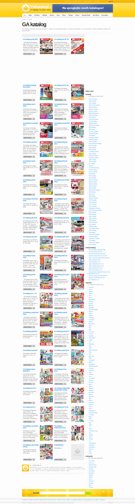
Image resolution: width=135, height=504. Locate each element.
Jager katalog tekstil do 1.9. (96, 264)
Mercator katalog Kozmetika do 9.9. (98, 275)
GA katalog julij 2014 (30, 331)
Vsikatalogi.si (58, 445)
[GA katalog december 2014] (60, 288)
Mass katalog (92, 178)
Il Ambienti (91, 360)
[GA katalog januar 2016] (29, 194)
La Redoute (92, 378)
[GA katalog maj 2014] (29, 364)
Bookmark (80, 499)
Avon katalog (92, 103)
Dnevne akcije (77, 1)
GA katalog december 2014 (61, 275)
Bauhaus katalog (93, 109)
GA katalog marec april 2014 (29, 370)
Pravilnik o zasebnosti (33, 499)
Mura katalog (92, 188)
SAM (90, 418)
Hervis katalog (92, 145)
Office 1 (91, 400)
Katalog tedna (92, 467)
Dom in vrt (91, 463)
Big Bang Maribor (93, 309)
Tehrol (90, 437)
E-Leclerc (91, 332)
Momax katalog (93, 184)
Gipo (90, 346)
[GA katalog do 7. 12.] (29, 307)
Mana (90, 384)
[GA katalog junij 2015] (60, 232)
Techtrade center (93, 431)
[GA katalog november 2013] (29, 440)
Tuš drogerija (92, 443)
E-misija (91, 334)
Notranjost (91, 473)
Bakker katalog (93, 107)
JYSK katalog (92, 161)
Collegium (91, 317)
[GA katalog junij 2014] (60, 345)
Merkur (90, 394)
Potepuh (91, 483)
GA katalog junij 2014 (61, 331)
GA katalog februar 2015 (60, 256)
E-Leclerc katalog (93, 131)
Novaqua (91, 396)
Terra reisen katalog (94, 234)
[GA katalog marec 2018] (29, 118)
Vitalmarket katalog (94, 242)
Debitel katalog (93, 123)
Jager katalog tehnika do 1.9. (96, 266)
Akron (90, 289)
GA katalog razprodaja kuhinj (30, 446)
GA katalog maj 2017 (30, 142)
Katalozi (112, 1)
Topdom (91, 439)
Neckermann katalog (94, 190)
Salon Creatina (93, 218)
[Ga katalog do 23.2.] (29, 402)
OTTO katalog (92, 200)
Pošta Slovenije (93, 412)
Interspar (91, 368)
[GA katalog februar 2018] (60, 118)
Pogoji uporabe (43, 499)
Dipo (90, 325)
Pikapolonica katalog (94, 208)
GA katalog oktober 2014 (61, 294)
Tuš (90, 441)
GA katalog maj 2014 (30, 350)
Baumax (91, 303)
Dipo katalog (92, 127)
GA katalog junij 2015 (61, 218)
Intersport (91, 370)
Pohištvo (36, 15)
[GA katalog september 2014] (29, 326)
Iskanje (36, 493)
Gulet (90, 348)
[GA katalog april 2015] (60, 251)
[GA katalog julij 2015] (29, 232)
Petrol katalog (92, 204)
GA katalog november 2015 (30, 200)
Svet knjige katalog (94, 228)
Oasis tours (92, 194)
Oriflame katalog (93, 198)
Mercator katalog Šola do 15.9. (97, 277)
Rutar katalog (92, 214)
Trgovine (97, 1)
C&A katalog (92, 117)
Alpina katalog (92, 101)
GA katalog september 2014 (31, 313)
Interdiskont (92, 364)
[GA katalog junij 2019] (29, 53)
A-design (91, 287)
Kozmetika (104, 15)
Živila (30, 15)
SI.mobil (91, 420)
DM (90, 327)
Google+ (97, 499)
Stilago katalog (93, 226)
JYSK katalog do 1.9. (94, 262)
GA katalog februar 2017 (60, 143)
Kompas (91, 165)
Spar (90, 423)
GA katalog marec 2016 (29, 162)
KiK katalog (92, 163)
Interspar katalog (93, 155)
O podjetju (24, 499)
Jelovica (91, 374)
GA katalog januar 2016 (29, 181)
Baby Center (92, 299)
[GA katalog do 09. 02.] (60, 53)
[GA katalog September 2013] (60, 440)
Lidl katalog (92, 173)
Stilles (90, 425)
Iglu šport (91, 356)
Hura (90, 354)
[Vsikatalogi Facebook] (82, 12)
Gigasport (91, 344)
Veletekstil (91, 445)
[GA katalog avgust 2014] (60, 326)
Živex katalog (92, 244)
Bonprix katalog (93, 115)
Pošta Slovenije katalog (95, 210)
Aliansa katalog (93, 99)
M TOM (91, 382)
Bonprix (91, 311)
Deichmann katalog (94, 125)
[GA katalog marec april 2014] (29, 383)
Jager (90, 372)
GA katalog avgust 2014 (60, 313)
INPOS (91, 362)
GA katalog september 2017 (62, 124)
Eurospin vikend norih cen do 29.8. (98, 255)
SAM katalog (92, 220)
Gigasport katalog (93, 137)
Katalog (68, 499)
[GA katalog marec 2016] (29, 175)
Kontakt (59, 499)
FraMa (90, 340)
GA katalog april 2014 (61, 350)
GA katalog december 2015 (61, 181)
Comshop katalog (93, 119)
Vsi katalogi (74, 499)
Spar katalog (92, 224)
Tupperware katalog (94, 238)
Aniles (90, 293)
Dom (58, 15)
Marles (90, 386)
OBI (90, 398)
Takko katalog (92, 230)
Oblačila (44, 15)
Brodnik (91, 315)
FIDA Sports (92, 338)
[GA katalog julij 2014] (29, 345)
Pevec (90, 408)
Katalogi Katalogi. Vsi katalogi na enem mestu (37, 8)
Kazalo (63, 499)
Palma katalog (92, 202)
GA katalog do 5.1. (29, 407)
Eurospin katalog (93, 133)
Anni (90, 295)
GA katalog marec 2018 (29, 105)
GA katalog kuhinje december (29, 86)
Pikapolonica (92, 410)
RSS (93, 499)
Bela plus (91, 305)
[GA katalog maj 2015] (29, 251)
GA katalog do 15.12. (61, 407)
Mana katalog (92, 176)
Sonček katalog (93, 222)
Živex (90, 451)
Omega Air (91, 402)
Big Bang (91, 307)
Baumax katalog (93, 111)
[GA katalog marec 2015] (29, 269)
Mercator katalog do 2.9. (95, 270)
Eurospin (91, 336)
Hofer (90, 352)
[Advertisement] (37, 70)
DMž (90, 330)
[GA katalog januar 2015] (29, 288)
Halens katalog (93, 141)
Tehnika (70, 15)
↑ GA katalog (110, 502)
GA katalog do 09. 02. (61, 39)
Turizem (91, 487)
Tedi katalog (92, 232)
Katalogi (67, 1)
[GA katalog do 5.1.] (29, 421)
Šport (63, 15)
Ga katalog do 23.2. (29, 388)
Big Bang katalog (93, 113)
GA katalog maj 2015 (30, 237)
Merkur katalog (93, 182)
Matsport (91, 390)
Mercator (91, 392)
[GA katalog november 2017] (29, 137)
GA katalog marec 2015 (29, 256)
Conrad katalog (93, 121)
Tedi (90, 433)
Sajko (90, 416)
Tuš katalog (92, 240)
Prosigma (91, 414)
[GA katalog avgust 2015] (60, 213)
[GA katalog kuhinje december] (29, 99)
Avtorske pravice (52, 499)
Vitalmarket (92, 447)
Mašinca (91, 388)
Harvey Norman (93, 350)
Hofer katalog (92, 147)
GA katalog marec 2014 (60, 370)
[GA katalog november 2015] (29, 213)
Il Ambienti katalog (94, 151)
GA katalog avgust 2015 (60, 200)
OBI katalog (92, 196)
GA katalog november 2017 (30, 124)
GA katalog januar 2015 (29, 275)
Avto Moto (96, 15)
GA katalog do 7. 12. (30, 293)
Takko (90, 429)
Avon (90, 297)
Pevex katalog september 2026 (97, 249)
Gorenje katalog (93, 139)
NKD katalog (92, 192)
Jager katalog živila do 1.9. (96, 268)
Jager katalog (92, 159)
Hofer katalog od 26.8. (95, 259)
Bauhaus (91, 301)
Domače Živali (86, 15)
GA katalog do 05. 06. (61, 85)
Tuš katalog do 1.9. (94, 279)
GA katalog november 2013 (30, 427)
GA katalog (92, 135)
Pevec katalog (92, 206)
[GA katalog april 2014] (60, 364)
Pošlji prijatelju (87, 499)
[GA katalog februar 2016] (60, 175)
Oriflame (91, 404)
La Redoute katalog (94, 167)
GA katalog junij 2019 (30, 39)
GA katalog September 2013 (60, 427)
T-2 (89, 427)
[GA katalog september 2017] (60, 137)
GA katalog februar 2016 (60, 162)
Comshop (91, 319)
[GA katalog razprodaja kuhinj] (29, 459)
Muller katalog (92, 186)
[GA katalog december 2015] (60, 194)
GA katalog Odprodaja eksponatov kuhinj (62, 389)
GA (90, 342)
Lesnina (91, 380)
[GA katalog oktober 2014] (60, 307)
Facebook (102, 499)
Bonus (90, 313)
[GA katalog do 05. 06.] (60, 99)
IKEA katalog (92, 149)
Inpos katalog (92, 153)
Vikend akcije (88, 1)
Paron (90, 406)
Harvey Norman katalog (95, 143)
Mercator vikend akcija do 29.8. (97, 253)
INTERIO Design (93, 366)
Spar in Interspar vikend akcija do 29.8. (99, 257)
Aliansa (91, 291)
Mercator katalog (93, 180)
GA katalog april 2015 (61, 237)
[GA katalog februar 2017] (60, 156)
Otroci (77, 15)
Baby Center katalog (94, 105)
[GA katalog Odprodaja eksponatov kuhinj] (60, 402)
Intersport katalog (93, 157)
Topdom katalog (93, 236)
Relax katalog (92, 212)
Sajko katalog (92, 216)
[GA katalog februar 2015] (60, 269)
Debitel (90, 321)
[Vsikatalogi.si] (60, 459)
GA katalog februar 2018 (60, 105)
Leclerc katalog (93, 169)
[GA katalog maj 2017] (29, 156)
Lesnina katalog (93, 171)
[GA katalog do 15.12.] (60, 421)
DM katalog (92, 129)
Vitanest (91, 449)
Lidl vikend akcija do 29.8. (96, 251)
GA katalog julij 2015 (30, 218)
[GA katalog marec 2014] (60, 383)
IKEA (90, 358)
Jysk (90, 376)
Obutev (52, 15)
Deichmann (92, 323)
